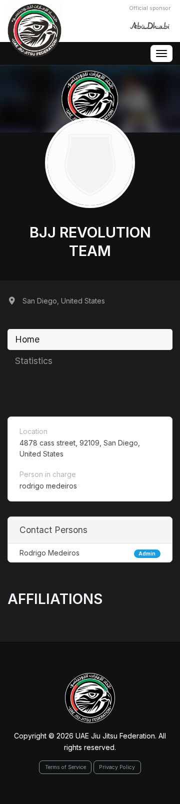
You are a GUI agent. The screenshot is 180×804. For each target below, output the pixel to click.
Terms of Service (65, 767)
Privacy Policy (117, 767)
